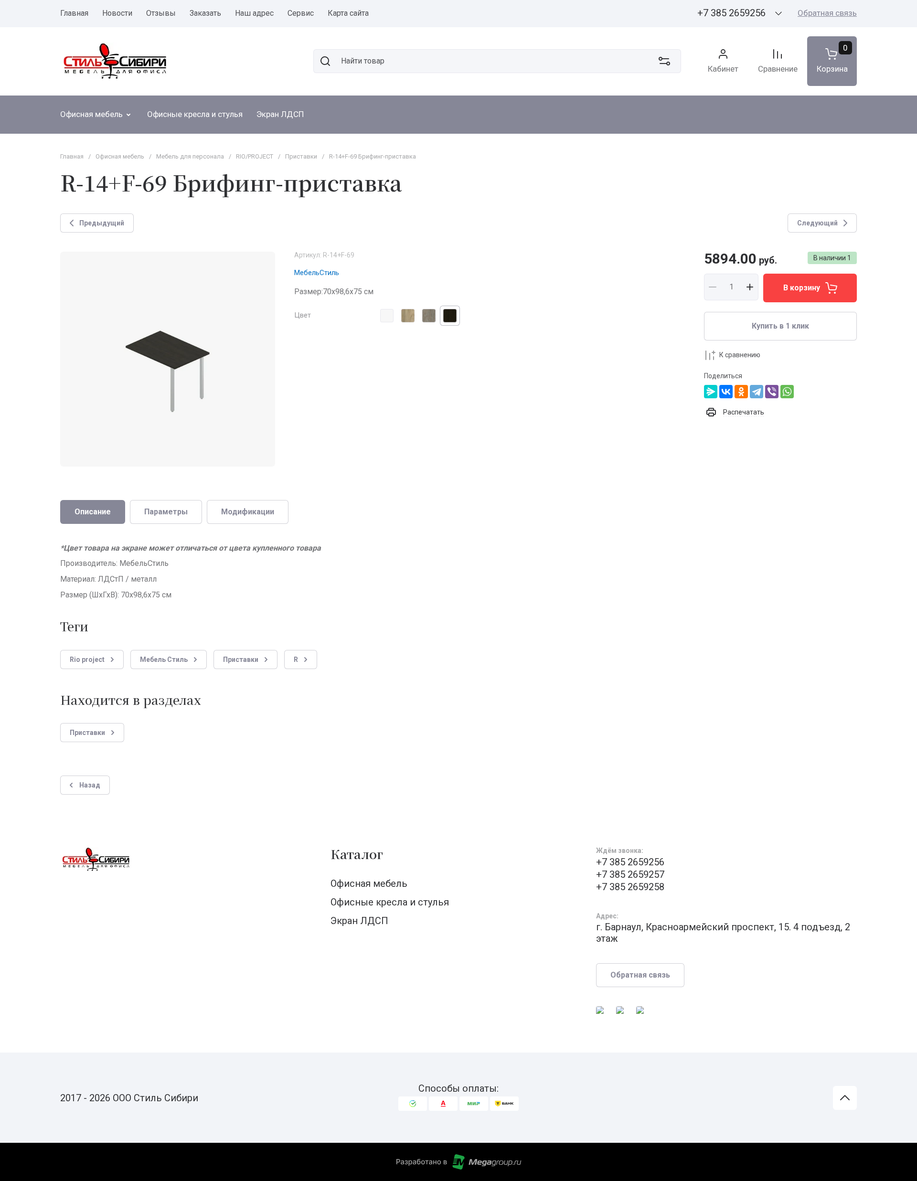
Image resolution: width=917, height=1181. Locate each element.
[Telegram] (756, 391)
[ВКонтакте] (726, 391)
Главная (74, 13)
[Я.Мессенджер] (710, 391)
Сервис (301, 13)
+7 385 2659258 (630, 887)
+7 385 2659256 (731, 13)
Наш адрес (254, 13)
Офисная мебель (120, 156)
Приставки (301, 156)
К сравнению (739, 355)
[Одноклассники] (741, 391)
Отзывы (161, 13)
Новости (117, 13)
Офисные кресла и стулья (390, 902)
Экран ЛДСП (359, 920)
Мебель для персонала (190, 156)
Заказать (205, 13)
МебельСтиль (316, 272)
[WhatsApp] (787, 391)
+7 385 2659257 (630, 874)
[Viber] (771, 391)
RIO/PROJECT (254, 156)
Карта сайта (348, 13)
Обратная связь (827, 13)
